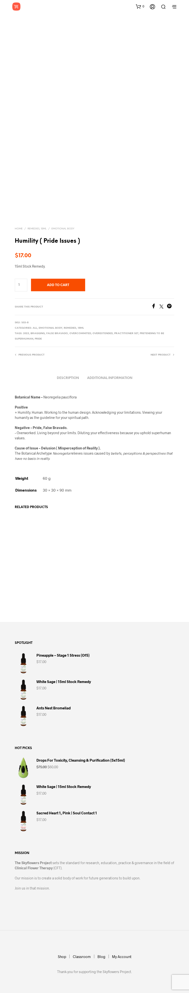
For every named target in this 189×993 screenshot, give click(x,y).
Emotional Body (62, 228)
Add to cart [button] (27, 597)
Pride (38, 339)
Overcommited (80, 333)
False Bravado (57, 333)
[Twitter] (163, 307)
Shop (62, 956)
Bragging (38, 333)
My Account (121, 956)
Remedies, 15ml (37, 228)
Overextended (103, 333)
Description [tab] (68, 378)
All (35, 328)
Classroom (82, 956)
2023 (26, 333)
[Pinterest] (170, 307)
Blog (101, 956)
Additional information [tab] (109, 378)
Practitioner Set (126, 333)
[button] (140, 6)
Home (19, 228)
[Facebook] (155, 307)
